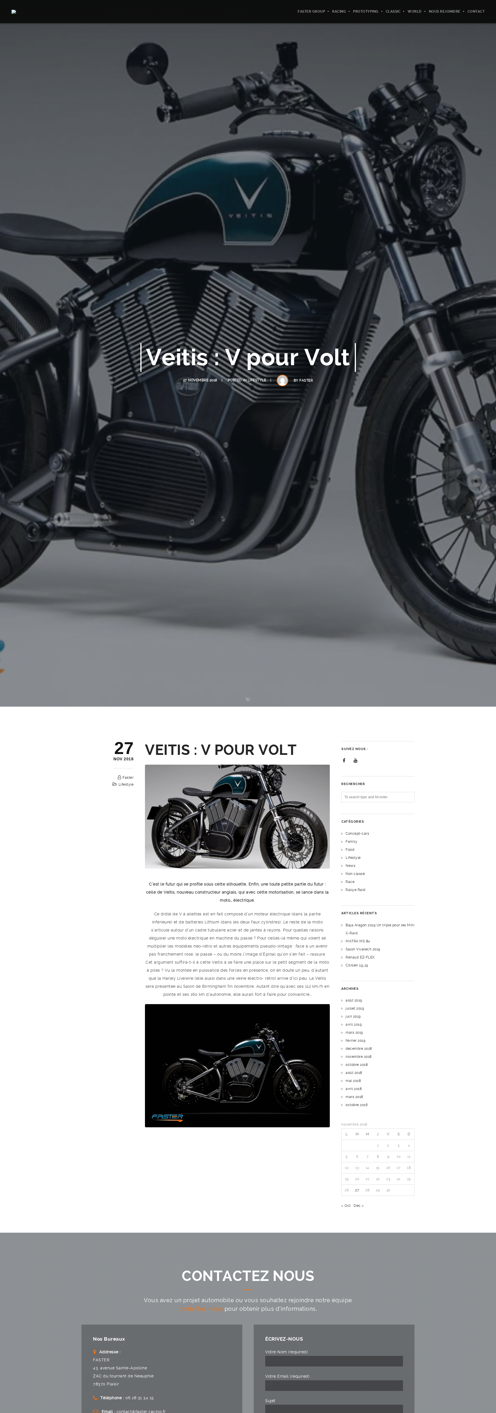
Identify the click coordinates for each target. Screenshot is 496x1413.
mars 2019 (354, 1033)
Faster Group (311, 11)
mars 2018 (354, 1097)
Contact (476, 11)
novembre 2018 (359, 1057)
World (415, 11)
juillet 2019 (355, 1008)
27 (357, 1190)
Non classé (355, 874)
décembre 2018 (359, 1049)
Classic (393, 11)
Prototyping (366, 11)
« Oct (346, 1206)
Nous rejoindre (444, 11)
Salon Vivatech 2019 (363, 949)
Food (350, 850)
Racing (339, 11)
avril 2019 (354, 1024)
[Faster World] (26, 11)
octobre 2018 (357, 1065)
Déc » (359, 1206)
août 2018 (354, 1073)
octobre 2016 (357, 1105)
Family (351, 842)
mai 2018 (353, 1081)
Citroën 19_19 (357, 965)
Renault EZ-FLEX (360, 957)
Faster (306, 380)
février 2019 (355, 1041)
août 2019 (354, 1000)
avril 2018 (354, 1089)
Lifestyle (257, 380)
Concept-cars (357, 834)
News (350, 866)
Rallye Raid (355, 890)
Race (350, 882)
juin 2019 (353, 1016)
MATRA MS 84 (358, 941)
